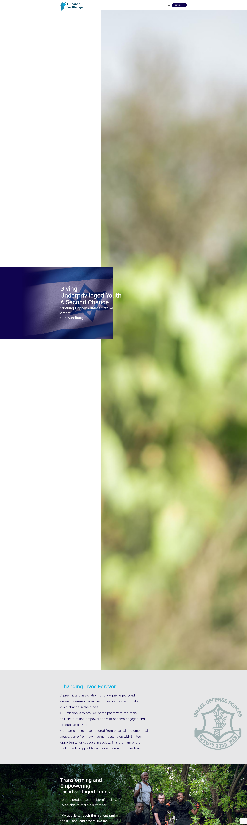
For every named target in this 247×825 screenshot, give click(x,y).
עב (169, 5)
